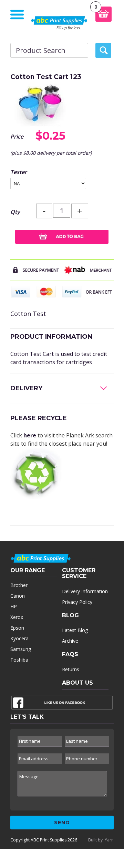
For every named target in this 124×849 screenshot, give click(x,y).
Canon (17, 595)
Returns (70, 669)
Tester (18, 172)
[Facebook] (62, 704)
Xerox (16, 617)
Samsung (20, 649)
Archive (70, 641)
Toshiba (19, 659)
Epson (17, 627)
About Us (77, 682)
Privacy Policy (77, 602)
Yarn (109, 840)
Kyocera (19, 638)
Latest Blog (75, 630)
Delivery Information (85, 591)
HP (13, 606)
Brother (19, 585)
